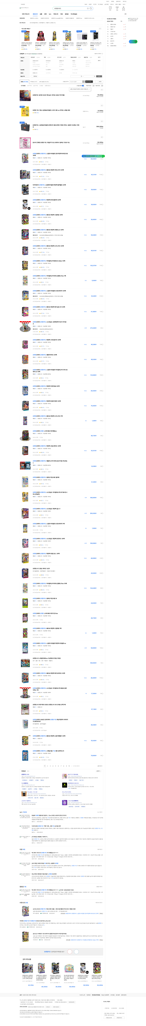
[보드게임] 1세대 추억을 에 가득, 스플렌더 (45, 863)
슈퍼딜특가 (31, 780)
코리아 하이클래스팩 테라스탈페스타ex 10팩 (50, 583)
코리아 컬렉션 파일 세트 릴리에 (46, 477)
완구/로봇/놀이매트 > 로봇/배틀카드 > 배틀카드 (43, 22)
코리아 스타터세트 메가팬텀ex (45, 431)
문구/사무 (59, 57)
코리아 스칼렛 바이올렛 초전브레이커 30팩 (49, 291)
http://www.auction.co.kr (29, 785)
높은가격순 (35, 85)
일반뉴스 (33, 821)
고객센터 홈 (107, 1008)
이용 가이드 (81, 780)
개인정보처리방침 (96, 995)
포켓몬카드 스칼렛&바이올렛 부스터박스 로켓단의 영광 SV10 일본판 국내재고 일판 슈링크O (40, 43)
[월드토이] (90, 66)
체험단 (120, 4)
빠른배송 (35, 76)
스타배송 (37, 780)
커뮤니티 (112, 4)
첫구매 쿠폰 (77, 806)
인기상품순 (23, 85)
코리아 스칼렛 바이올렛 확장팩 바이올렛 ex (49, 643)
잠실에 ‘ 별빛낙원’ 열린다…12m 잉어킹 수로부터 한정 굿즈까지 (49, 815)
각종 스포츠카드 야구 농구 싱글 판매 (28, 804)
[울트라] (63, 66)
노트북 (111, 43)
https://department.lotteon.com (77, 785)
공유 (125, 14)
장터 (45, 14)
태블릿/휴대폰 (74, 57)
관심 (47, 161)
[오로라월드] (63, 64)
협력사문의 (123, 995)
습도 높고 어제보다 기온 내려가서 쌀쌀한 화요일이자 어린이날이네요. (50, 933)
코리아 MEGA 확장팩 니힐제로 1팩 (47, 628)
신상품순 (41, 85)
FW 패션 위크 (72, 788)
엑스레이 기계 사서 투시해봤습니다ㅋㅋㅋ (45, 853)
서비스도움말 (121, 1008)
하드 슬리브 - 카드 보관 (32, 792)
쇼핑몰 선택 (65, 81)
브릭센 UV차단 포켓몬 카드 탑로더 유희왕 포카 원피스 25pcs (82, 43)
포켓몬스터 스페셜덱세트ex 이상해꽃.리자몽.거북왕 (47, 658)
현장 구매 (36, 797)
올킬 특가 (30, 789)
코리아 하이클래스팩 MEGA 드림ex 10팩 (49, 261)
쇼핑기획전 (106, 4)
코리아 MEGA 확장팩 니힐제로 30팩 (48, 215)
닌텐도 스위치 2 (113, 34)
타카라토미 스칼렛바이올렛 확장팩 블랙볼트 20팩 (49, 185)
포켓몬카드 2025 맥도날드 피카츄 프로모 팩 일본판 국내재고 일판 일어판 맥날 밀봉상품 (26, 43)
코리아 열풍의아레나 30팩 (45, 355)
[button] (110, 9)
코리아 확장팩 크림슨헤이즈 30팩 (47, 446)
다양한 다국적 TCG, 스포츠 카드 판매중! (70, 795)
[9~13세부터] (77, 70)
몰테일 (112, 1)
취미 (45, 57)
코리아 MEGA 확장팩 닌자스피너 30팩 (48, 246)
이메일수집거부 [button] (109, 1017)
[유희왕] (37, 63)
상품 (41, 14)
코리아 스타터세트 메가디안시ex (45, 613)
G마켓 (25, 774)
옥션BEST (24, 789)
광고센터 (118, 995)
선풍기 (111, 38)
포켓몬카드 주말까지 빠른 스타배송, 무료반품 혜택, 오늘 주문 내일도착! (35, 777)
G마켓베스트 (24, 780)
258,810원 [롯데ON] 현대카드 (46, 329)
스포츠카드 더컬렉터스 (26, 800)
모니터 (111, 36)
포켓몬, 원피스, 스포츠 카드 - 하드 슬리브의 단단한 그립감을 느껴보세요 (41, 795)
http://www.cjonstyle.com (76, 802)
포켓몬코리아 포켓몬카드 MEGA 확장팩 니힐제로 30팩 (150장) (97, 977)
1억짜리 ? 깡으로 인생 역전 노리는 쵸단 (35, 921)
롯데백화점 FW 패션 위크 (73, 783)
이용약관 (88, 995)
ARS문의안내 (119, 1017)
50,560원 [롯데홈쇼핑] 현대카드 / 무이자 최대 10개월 (51, 296)
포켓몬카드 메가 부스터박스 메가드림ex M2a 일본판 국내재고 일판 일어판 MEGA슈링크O (54, 43)
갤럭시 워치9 (113, 24)
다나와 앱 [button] (23, 4)
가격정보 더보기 (97, 158)
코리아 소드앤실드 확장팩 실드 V (46, 509)
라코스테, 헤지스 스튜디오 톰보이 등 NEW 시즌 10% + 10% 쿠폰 (81, 786)
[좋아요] (76, 951)
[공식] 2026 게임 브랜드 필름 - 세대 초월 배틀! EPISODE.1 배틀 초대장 (54, 909)
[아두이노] (77, 64)
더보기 (124, 4)
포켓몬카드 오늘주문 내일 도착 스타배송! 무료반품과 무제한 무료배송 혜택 (35, 786)
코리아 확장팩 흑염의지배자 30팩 (47, 401)
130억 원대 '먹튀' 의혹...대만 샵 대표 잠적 (46, 826)
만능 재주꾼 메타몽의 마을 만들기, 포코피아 (44, 874)
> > (42, 164)
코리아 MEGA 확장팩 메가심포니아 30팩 (49, 307)
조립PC (90, 4)
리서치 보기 (24, 60)
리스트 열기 (102, 18)
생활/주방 (86, 57)
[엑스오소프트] (90, 63)
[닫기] (89, 89)
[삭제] (88, 8)
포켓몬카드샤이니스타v (89, 18)
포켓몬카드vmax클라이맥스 (57, 18)
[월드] (50, 66)
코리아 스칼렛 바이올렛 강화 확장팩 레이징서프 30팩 (81, 913)
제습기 (111, 29)
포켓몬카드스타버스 (34, 18)
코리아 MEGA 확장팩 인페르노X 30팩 (48, 230)
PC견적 (94, 4)
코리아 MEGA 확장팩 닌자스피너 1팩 (48, 416)
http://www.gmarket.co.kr (29, 776)
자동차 (86, 4)
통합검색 (35, 14)
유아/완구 (33, 57)
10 (69, 766)
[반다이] (63, 63)
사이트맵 (112, 995)
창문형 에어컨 (113, 45)
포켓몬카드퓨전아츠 (45, 18)
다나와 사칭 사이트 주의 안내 (29, 995)
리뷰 (61, 14)
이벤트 (116, 4)
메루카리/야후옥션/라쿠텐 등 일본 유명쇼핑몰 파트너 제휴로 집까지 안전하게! (83, 777)
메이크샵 (124, 1)
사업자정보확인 (71, 1002)
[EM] (50, 64)
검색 (99, 76)
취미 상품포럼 (36, 913)
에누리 (107, 1)
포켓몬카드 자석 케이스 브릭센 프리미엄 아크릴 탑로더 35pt (95, 43)
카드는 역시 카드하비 (66, 792)
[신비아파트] (50, 73)
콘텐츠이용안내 (56, 1007)
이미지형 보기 (97, 82)
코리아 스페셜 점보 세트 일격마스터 (48, 751)
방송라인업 (71, 806)
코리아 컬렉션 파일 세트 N (45, 598)
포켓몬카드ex (79, 18)
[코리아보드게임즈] (37, 66)
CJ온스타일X (73, 800)
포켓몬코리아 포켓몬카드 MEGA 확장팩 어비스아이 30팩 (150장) (27, 977)
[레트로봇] (77, 66)
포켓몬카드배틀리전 (70, 18)
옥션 (24, 783)
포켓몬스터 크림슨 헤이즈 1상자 (41, 568)
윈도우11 (112, 41)
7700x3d (112, 31)
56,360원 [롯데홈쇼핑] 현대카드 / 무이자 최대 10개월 (51, 235)
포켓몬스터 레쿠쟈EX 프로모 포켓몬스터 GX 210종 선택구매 (49, 704)
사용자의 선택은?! (97, 53)
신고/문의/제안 (114, 1008)
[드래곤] (77, 63)
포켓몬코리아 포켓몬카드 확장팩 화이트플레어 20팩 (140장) (83, 977)
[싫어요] (69, 951)
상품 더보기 (99, 766)
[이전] (124, 21)
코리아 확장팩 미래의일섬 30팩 (46, 386)
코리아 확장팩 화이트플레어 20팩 (47, 200)
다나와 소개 (82, 995)
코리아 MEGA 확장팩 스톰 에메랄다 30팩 (49, 736)
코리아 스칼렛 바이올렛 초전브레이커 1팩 (49, 523)
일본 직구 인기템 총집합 (73, 774)
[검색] (91, 8)
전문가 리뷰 (34, 859)
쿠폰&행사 (83, 806)
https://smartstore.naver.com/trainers (38, 793)
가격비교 (33, 81)
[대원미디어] (90, 61)
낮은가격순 (29, 85)
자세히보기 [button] (48, 1007)
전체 (24, 81)
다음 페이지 (72, 766)
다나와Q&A (74, 14)
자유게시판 (35, 939)
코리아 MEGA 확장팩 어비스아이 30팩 (48, 170)
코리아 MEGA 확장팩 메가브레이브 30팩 (49, 673)
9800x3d (112, 26)
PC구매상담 (100, 4)
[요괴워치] (90, 64)
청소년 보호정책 (105, 995)
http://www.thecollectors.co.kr (30, 802)
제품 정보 (42, 797)
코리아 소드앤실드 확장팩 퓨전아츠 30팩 (49, 538)
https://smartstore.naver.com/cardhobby (73, 793)
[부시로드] (50, 63)
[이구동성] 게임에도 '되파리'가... (40, 837)
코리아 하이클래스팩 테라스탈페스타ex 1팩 (49, 276)
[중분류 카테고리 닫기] (35, 57)
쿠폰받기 (75, 780)
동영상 (67, 14)
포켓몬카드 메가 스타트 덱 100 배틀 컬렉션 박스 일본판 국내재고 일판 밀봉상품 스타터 (68, 43)
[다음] (125, 21)
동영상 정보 (34, 896)
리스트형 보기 (94, 82)
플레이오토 (118, 1)
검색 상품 (44, 81)
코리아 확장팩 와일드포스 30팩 (46, 553)
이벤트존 (70, 780)
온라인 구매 (30, 797)
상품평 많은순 (48, 85)
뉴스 (50, 14)
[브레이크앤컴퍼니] (37, 64)
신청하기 (98, 771)
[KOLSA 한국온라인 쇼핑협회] (23, 1021)
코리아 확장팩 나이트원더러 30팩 (47, 340)
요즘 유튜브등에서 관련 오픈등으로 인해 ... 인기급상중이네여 (50, 911)
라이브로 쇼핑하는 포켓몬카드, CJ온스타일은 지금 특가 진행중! (80, 804)
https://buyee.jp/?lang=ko (76, 776)
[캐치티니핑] (77, 73)
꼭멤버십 (42, 780)
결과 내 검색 (88, 81)
